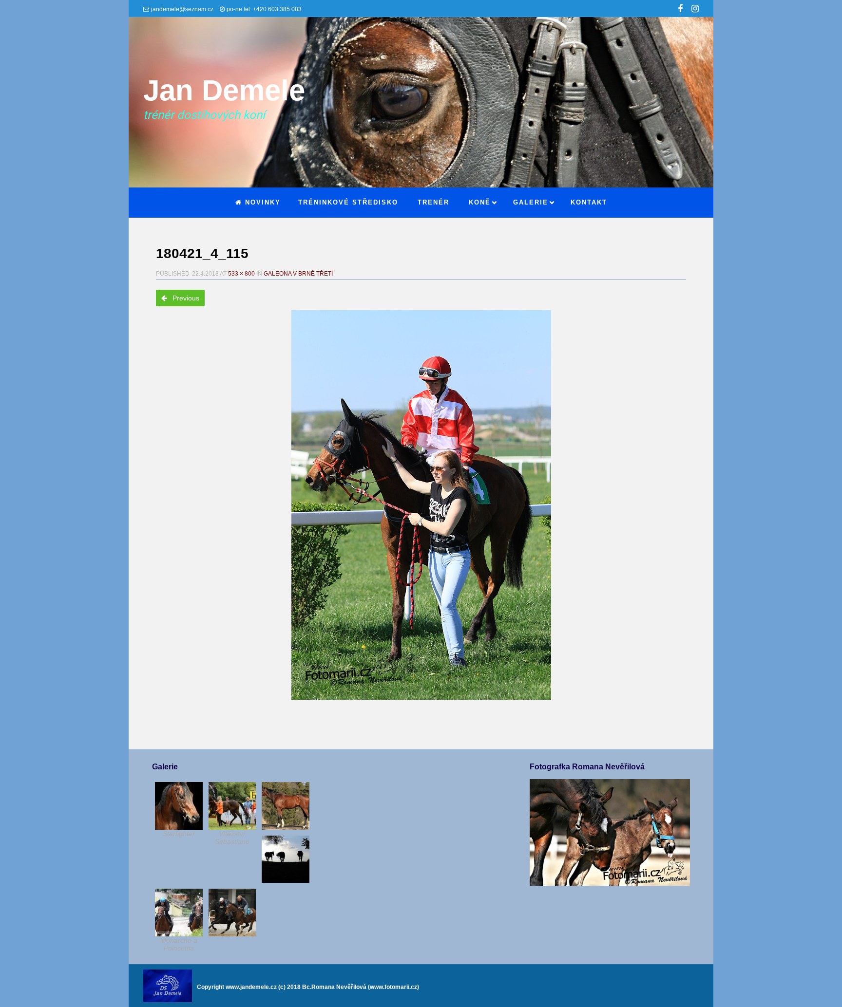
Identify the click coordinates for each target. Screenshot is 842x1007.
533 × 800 (241, 273)
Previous (185, 298)
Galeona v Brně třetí (298, 273)
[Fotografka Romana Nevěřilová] (609, 883)
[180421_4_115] (421, 505)
